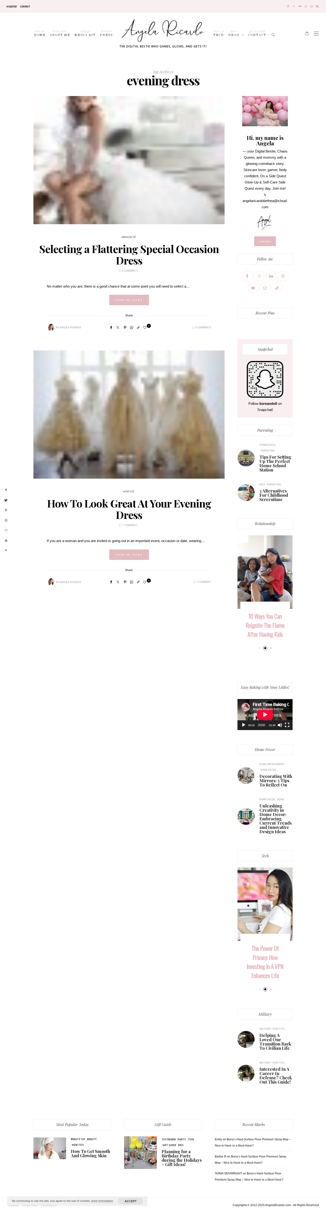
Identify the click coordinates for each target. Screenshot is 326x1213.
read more (265, 241)
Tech (218, 33)
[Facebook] (288, 6)
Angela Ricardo (70, 327)
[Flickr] (300, 6)
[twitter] (6, 500)
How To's (128, 491)
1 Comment (129, 525)
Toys (191, 1139)
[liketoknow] (6, 550)
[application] (265, 714)
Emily (218, 1139)
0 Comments (130, 270)
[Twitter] (293, 6)
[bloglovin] (6, 530)
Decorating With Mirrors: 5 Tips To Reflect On (275, 780)
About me (60, 33)
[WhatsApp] (131, 327)
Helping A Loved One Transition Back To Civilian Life (275, 1041)
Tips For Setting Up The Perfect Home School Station (275, 463)
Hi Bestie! (11, 6)
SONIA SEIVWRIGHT (228, 1173)
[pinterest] (6, 510)
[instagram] (6, 521)
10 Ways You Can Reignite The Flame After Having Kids (265, 625)
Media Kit (85, 33)
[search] (273, 33)
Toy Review (169, 1139)
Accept (131, 1201)
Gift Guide (163, 1124)
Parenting (265, 430)
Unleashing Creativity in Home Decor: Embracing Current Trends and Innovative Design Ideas (275, 818)
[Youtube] (253, 288)
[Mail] (311, 6)
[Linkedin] (271, 276)
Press (106, 33)
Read (233, 33)
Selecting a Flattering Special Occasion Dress (129, 254)
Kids (262, 484)
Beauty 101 (78, 1139)
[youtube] (6, 540)
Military (265, 1014)
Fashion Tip (128, 237)
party (182, 1139)
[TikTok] (277, 288)
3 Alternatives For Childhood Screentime (273, 495)
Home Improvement (272, 764)
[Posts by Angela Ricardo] (51, 327)
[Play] (243, 725)
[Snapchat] (306, 6)
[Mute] (280, 725)
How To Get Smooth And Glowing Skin (90, 1153)
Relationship (265, 523)
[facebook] (6, 490)
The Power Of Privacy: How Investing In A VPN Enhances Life (265, 962)
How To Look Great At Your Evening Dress (129, 509)
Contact (25, 6)
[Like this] (145, 327)
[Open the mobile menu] (316, 33)
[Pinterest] (125, 327)
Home (39, 33)
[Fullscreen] (287, 725)
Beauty (91, 1139)
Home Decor (265, 749)
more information (102, 1201)
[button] (259, 648)
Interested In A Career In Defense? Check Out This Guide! (275, 1075)
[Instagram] (283, 276)
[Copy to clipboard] (138, 327)
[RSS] (317, 6)
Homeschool (267, 445)
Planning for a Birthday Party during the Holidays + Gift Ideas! (182, 1158)
